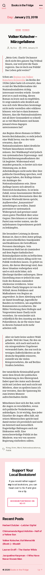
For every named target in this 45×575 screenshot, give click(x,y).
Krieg (8, 447)
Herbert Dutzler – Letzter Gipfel (19, 525)
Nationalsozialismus (31, 447)
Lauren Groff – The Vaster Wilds (19, 549)
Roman (26, 30)
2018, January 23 (30, 48)
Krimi (18, 30)
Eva (15, 48)
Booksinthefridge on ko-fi (22, 502)
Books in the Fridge (23, 5)
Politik (8, 450)
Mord (19, 447)
